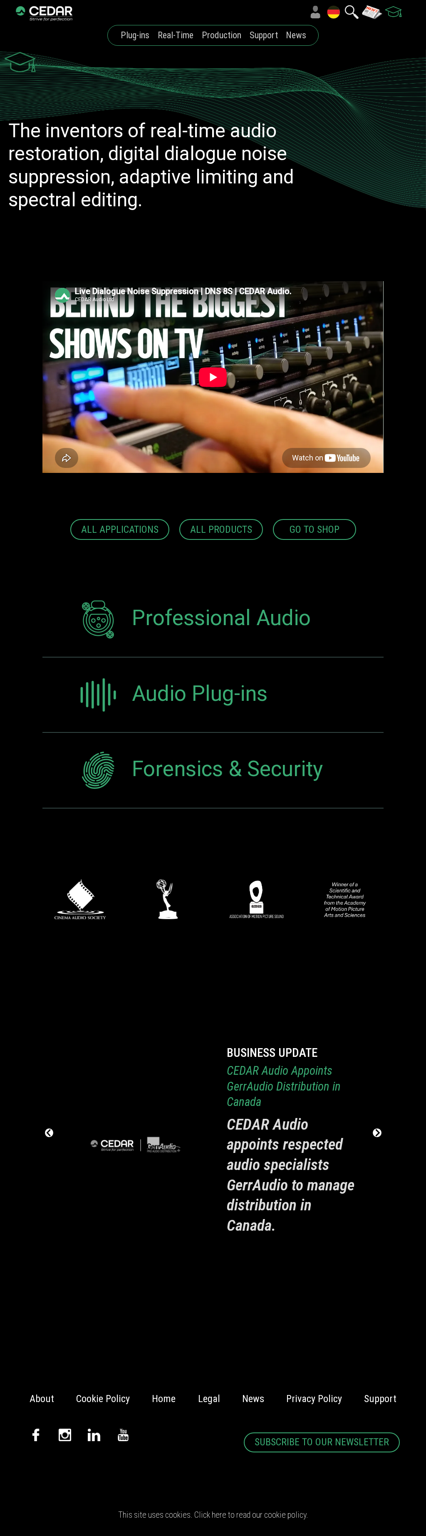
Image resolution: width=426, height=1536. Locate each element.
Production (221, 35)
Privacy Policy (314, 1399)
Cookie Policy (103, 1399)
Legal (209, 1399)
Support (264, 35)
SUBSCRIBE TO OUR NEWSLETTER (322, 1442)
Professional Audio (221, 618)
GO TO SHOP (314, 529)
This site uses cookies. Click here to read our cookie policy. (213, 1515)
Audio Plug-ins (199, 693)
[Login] (315, 12)
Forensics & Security (227, 769)
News (296, 35)
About (42, 1399)
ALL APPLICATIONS (120, 529)
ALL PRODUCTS (221, 529)
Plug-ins (135, 35)
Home (164, 1399)
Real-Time (175, 35)
